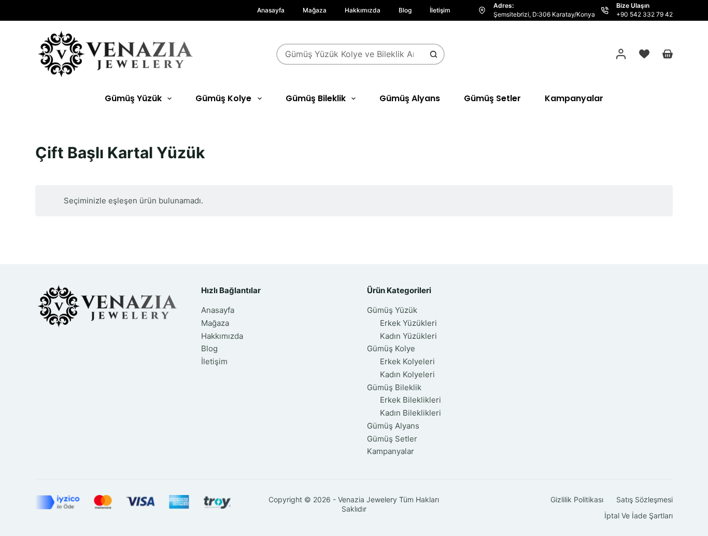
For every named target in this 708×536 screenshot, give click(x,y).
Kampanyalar (574, 98)
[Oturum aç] (621, 54)
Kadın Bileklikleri (410, 413)
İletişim (440, 10)
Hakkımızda (362, 10)
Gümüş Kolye (223, 98)
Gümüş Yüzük (133, 98)
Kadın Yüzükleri (408, 336)
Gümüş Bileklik (316, 98)
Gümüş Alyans (409, 98)
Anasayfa (271, 10)
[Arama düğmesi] (434, 54)
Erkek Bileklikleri (410, 400)
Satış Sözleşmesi (644, 499)
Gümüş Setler (492, 98)
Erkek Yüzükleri (408, 323)
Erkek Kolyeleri (407, 361)
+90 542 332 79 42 (644, 14)
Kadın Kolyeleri (407, 374)
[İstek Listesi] (644, 54)
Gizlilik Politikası (576, 499)
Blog (405, 10)
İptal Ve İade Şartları (638, 515)
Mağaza (315, 10)
